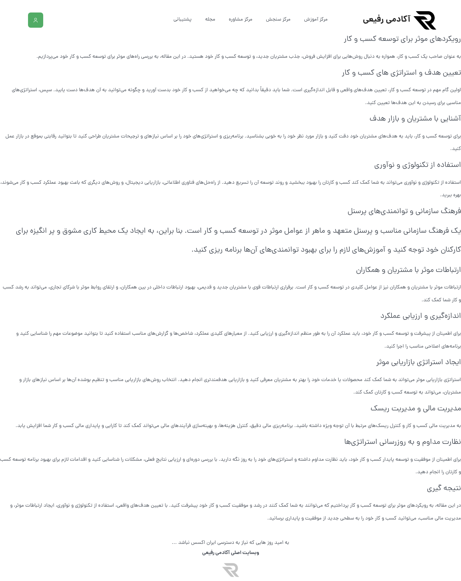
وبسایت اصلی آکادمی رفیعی (230, 553)
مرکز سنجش (278, 20)
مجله (210, 20)
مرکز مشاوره (240, 20)
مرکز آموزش (316, 20)
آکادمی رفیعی (386, 20)
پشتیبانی (182, 20)
